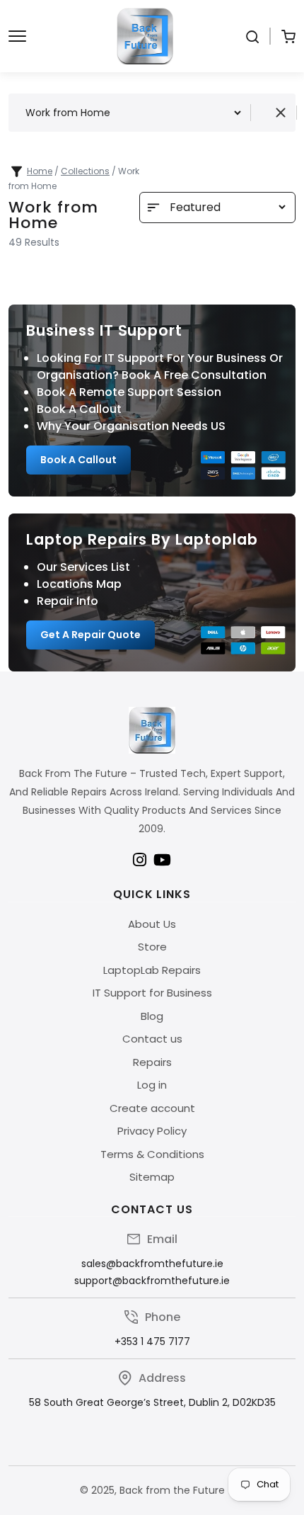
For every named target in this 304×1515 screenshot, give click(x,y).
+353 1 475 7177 (152, 1341)
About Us (152, 924)
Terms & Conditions (152, 1154)
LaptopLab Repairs (152, 970)
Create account (152, 1108)
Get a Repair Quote (90, 635)
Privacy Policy (152, 1130)
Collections (85, 171)
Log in (152, 1084)
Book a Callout (78, 460)
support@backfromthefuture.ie (152, 1280)
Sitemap (152, 1176)
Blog (152, 1016)
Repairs (152, 1062)
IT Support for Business (152, 992)
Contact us (152, 1038)
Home (39, 171)
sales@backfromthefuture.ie (152, 1263)
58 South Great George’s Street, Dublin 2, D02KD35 (152, 1402)
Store (152, 946)
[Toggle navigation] (17, 36)
